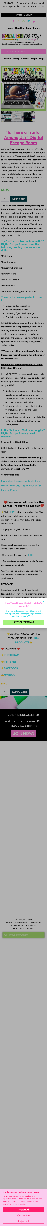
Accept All (24, 1209)
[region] (23, 1207)
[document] (23, 613)
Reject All (23, 1221)
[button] (43, 601)
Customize (23, 1215)
